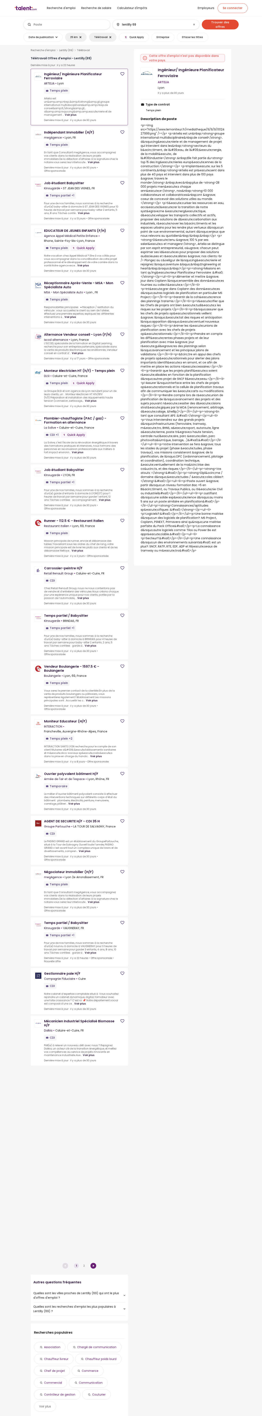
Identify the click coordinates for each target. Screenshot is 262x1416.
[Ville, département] (152, 24)
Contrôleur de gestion (59, 1394)
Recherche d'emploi (43, 50)
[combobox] (70, 24)
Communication (91, 1383)
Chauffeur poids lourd (100, 1359)
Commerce (90, 1371)
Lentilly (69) (66, 50)
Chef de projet (54, 1371)
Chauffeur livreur (56, 1359)
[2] (93, 1266)
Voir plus (70, 115)
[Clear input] (194, 24)
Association (52, 1347)
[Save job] (122, 74)
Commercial (53, 1383)
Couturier (99, 1394)
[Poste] (67, 24)
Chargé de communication (96, 1347)
